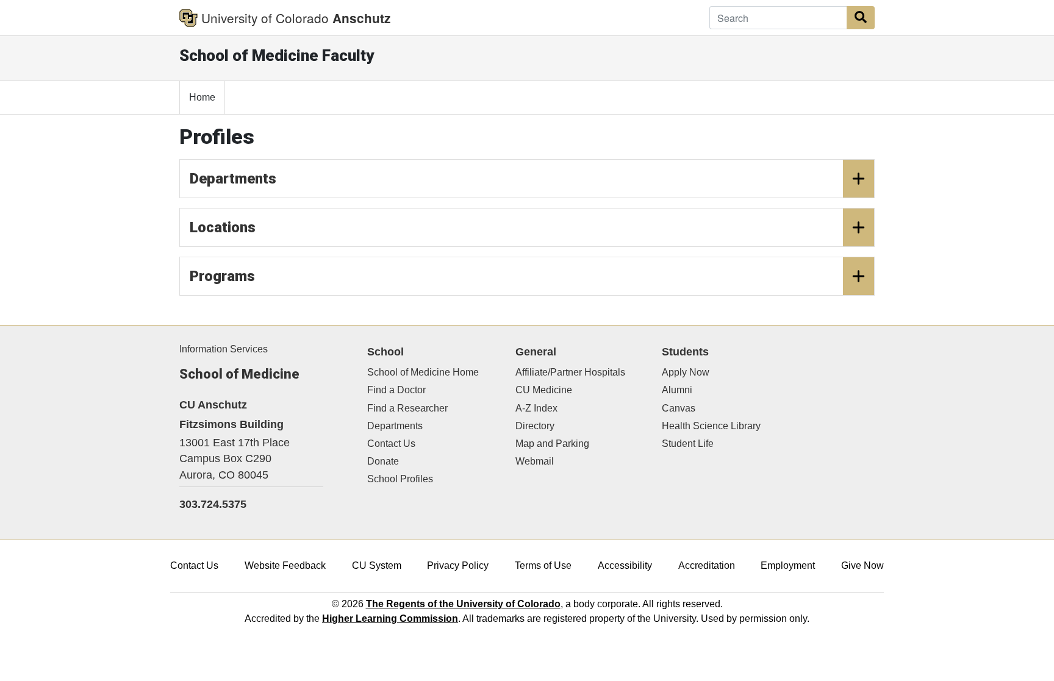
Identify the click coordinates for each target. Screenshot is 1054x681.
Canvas (678, 408)
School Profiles (400, 479)
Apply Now (685, 372)
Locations (223, 227)
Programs (222, 276)
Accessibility (625, 565)
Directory (534, 426)
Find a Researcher (407, 408)
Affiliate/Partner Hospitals (570, 372)
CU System (376, 565)
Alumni (677, 390)
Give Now (862, 565)
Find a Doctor (396, 390)
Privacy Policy (458, 565)
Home (202, 97)
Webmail (534, 461)
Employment (788, 565)
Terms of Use (543, 565)
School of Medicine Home (423, 372)
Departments (233, 178)
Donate (383, 461)
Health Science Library (711, 426)
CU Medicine (543, 390)
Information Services (223, 349)
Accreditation (706, 565)
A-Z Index (536, 408)
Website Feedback (285, 565)
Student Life (688, 443)
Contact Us (391, 443)
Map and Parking (552, 443)
